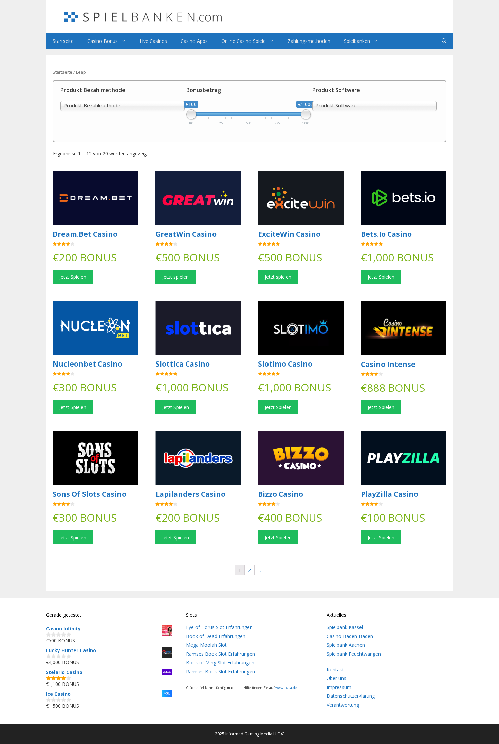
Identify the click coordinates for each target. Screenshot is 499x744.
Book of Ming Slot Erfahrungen (220, 662)
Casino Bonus (102, 41)
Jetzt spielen (175, 277)
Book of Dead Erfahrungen (215, 636)
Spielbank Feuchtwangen (354, 653)
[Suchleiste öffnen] (444, 41)
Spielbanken (357, 41)
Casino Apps (194, 41)
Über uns (336, 678)
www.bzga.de (286, 687)
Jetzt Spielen (72, 277)
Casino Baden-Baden (350, 636)
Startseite (63, 41)
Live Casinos (153, 41)
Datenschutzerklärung (351, 696)
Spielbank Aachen (346, 645)
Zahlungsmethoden (309, 41)
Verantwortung (343, 704)
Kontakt (335, 669)
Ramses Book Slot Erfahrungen (220, 653)
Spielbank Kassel (345, 627)
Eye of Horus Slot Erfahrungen (219, 627)
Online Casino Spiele (243, 41)
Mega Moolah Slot (206, 645)
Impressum (339, 687)
